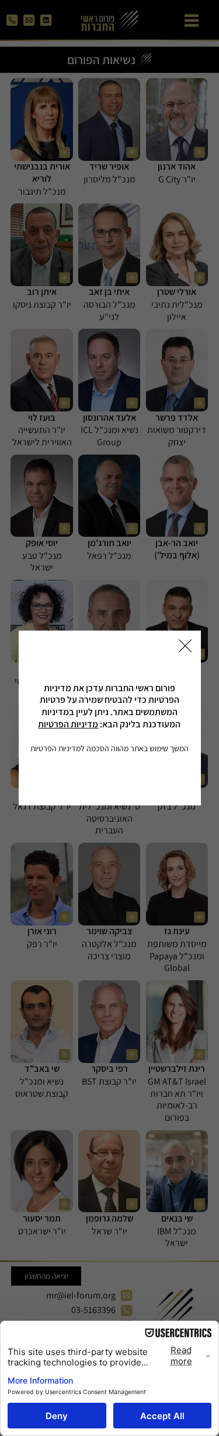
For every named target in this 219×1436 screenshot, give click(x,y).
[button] (185, 646)
